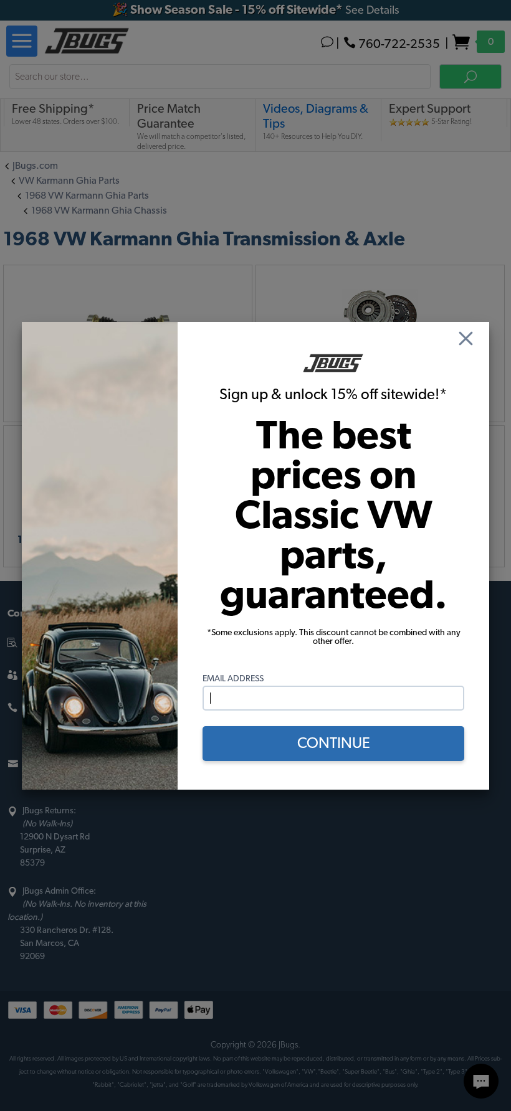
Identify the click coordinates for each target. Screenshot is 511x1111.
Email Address (233, 678)
